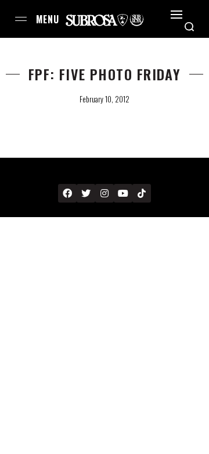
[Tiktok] (141, 193)
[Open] (176, 14)
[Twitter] (86, 193)
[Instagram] (104, 193)
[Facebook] (67, 193)
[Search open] (189, 27)
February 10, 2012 (104, 99)
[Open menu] (21, 19)
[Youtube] (123, 193)
